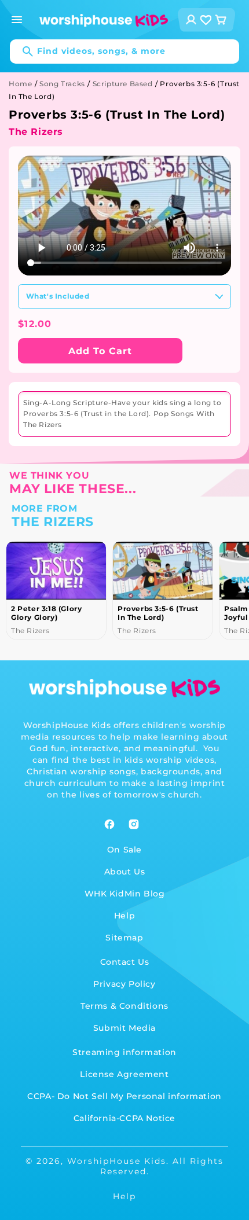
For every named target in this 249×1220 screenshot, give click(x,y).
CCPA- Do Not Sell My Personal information (124, 1096)
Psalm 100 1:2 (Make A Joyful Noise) (160, 613)
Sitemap (124, 937)
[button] (17, 20)
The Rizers (36, 131)
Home (20, 83)
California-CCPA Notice (124, 1118)
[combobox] (124, 51)
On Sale (124, 849)
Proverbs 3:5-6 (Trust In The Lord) (52, 613)
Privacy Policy (124, 984)
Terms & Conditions (124, 1006)
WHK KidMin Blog (125, 893)
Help (124, 915)
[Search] (22, 51)
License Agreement (124, 1074)
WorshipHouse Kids (116, 1161)
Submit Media (124, 1028)
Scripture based (123, 83)
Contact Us (124, 962)
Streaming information (124, 1052)
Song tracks (62, 83)
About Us (124, 871)
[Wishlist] (206, 20)
